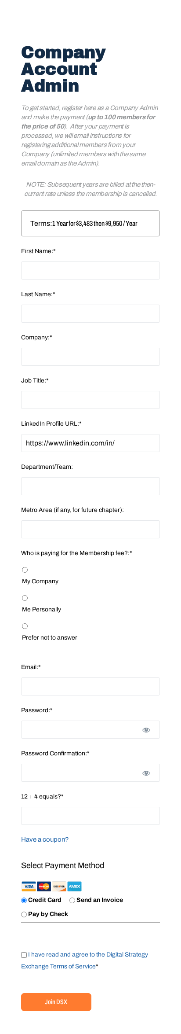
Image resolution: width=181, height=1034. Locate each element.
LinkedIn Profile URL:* (51, 423)
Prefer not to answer (49, 637)
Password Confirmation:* (55, 753)
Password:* (37, 710)
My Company (40, 581)
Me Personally (41, 609)
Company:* (36, 337)
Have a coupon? (45, 839)
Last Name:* (38, 294)
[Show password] (146, 730)
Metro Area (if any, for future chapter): (72, 510)
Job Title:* (35, 380)
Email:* (31, 667)
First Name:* (38, 251)
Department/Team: (47, 467)
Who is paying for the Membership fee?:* (76, 553)
